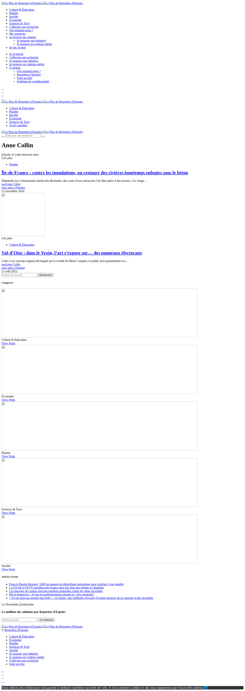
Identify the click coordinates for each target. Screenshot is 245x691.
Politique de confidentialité (33, 81)
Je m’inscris (16, 54)
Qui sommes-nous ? (21, 30)
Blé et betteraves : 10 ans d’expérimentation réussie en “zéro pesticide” (51, 594)
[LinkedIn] (3, 98)
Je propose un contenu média (34, 44)
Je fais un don (17, 47)
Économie (15, 20)
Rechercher (45, 275)
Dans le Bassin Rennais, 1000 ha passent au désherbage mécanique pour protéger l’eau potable (66, 584)
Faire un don (24, 78)
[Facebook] (3, 88)
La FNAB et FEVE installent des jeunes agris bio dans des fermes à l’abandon (56, 587)
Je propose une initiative (31, 40)
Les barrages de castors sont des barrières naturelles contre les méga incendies (56, 591)
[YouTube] (3, 94)
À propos (14, 67)
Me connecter (17, 33)
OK (205, 687)
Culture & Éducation (21, 9)
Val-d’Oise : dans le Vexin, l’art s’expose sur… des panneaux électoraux (72, 252)
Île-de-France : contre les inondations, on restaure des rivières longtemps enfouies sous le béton (95, 172)
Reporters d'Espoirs (16, 630)
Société (13, 16)
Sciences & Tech (19, 23)
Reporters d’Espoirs (29, 74)
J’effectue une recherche (23, 26)
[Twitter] (3, 91)
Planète (13, 13)
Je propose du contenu (22, 37)
